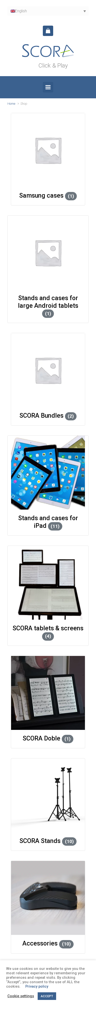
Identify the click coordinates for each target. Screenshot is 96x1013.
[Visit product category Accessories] (48, 898)
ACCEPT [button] (47, 996)
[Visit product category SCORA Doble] (48, 693)
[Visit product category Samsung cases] (48, 150)
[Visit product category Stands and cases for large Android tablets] (48, 253)
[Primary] (48, 87)
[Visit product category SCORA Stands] (48, 795)
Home (11, 103)
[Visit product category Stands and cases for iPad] (48, 473)
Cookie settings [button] (20, 996)
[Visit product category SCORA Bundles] (48, 370)
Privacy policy (36, 986)
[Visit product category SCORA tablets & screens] (48, 583)
